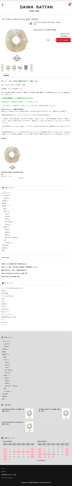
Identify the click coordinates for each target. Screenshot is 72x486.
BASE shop (4, 322)
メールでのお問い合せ (7, 296)
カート (3, 319)
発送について (5, 312)
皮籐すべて (7, 227)
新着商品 (4, 248)
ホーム (3, 468)
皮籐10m (7, 229)
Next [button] (31, 68)
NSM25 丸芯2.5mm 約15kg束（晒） (10, 276)
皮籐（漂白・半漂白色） (11, 237)
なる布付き (7, 195)
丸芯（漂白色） (9, 221)
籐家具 (4, 203)
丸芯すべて (7, 211)
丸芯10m (7, 214)
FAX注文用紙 (4, 293)
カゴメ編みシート (8, 242)
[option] (17, 42)
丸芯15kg (7, 216)
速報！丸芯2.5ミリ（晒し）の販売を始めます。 (14, 270)
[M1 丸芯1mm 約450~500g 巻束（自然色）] (12, 156)
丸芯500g (7, 224)
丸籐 (5, 240)
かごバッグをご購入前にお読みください (12, 288)
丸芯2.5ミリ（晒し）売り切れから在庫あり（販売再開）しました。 (20, 267)
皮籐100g (7, 232)
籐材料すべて (6, 206)
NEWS (3, 298)
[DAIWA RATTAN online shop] (36, 11)
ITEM (2, 301)
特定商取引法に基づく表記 (8, 317)
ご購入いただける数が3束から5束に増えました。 (15, 264)
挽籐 (5, 208)
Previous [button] (2, 68)
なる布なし (7, 198)
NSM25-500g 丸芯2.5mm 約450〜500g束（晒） (14, 273)
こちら (67, 132)
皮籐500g (7, 235)
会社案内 (3, 304)
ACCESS (3, 306)
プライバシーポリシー (7, 314)
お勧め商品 (5, 245)
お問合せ (3, 291)
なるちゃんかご (6, 193)
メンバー (3, 325)
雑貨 (3, 250)
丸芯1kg (7, 219)
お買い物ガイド (5, 309)
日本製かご (5, 200)
